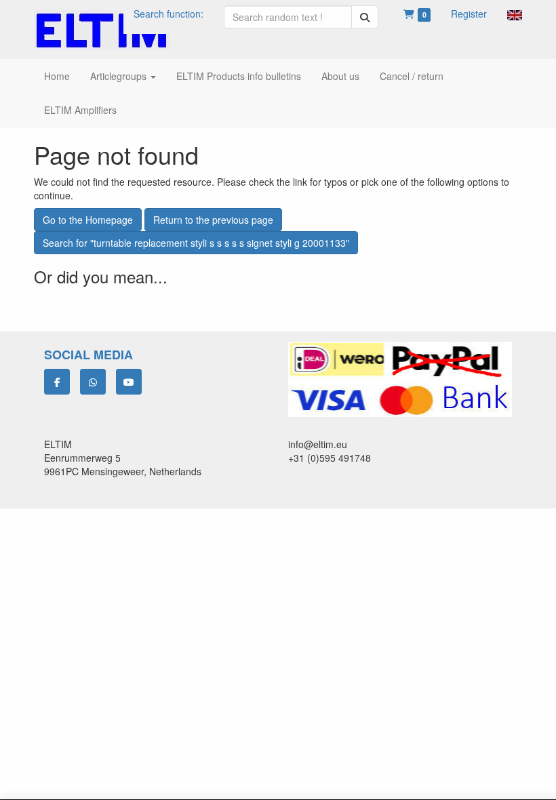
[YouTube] (129, 382)
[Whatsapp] (93, 382)
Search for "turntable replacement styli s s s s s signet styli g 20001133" (196, 242)
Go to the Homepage (88, 219)
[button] (514, 13)
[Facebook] (57, 382)
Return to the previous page (213, 219)
